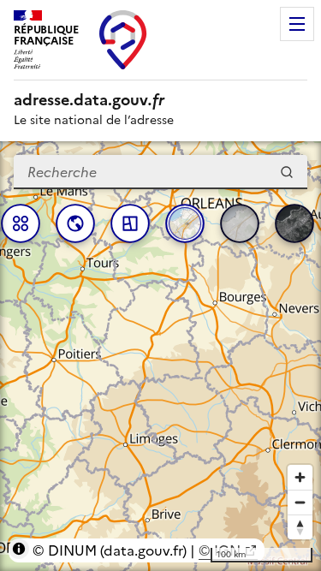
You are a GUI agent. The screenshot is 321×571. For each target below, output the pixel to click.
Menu (297, 24)
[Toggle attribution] (19, 548)
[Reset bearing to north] (300, 526)
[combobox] (160, 172)
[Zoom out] (300, 502)
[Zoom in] (300, 477)
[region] (160, 356)
